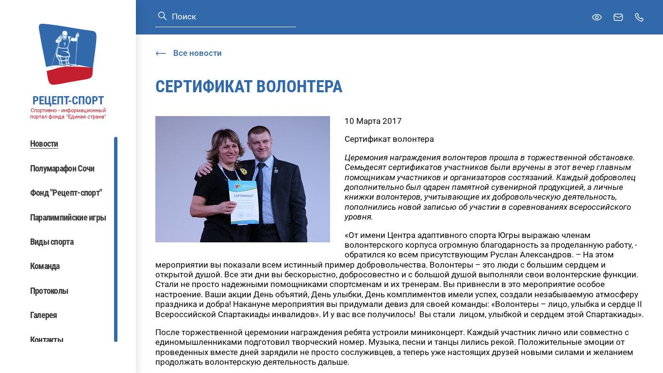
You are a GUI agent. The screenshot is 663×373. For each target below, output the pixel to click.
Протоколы (49, 291)
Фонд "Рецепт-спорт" (66, 192)
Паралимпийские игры (68, 217)
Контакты (46, 340)
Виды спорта (51, 242)
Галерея (43, 315)
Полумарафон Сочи (62, 168)
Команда (45, 266)
